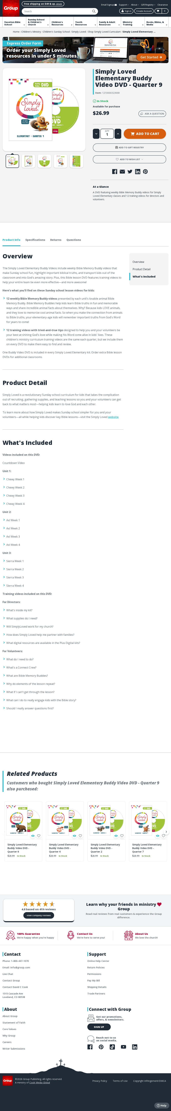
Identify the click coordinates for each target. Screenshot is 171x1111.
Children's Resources (57, 23)
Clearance (162, 4)
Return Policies (96, 967)
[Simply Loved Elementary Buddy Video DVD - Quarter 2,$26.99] (106, 820)
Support (123, 4)
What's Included (144, 276)
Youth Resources (81, 23)
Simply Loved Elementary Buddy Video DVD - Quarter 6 (22, 848)
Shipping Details (96, 987)
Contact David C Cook (15, 987)
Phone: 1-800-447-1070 (16, 961)
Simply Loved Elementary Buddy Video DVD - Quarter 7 (147, 848)
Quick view (32, 835)
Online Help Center (98, 961)
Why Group (9, 1035)
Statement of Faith (14, 1022)
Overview (138, 262)
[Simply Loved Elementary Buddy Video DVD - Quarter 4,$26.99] (65, 820)
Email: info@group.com (16, 967)
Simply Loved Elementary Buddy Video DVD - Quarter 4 (63, 848)
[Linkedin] (137, 171)
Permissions (94, 974)
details (59, 4)
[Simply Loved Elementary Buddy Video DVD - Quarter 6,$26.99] (23, 820)
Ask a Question (154, 113)
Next (166, 832)
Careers (7, 1042)
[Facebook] (114, 171)
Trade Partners (96, 993)
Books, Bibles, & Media (155, 23)
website (113, 417)
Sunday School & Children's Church (36, 22)
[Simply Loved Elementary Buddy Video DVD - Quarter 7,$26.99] (148, 820)
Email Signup (108, 4)
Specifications (35, 240)
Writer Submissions (14, 1048)
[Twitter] (130, 171)
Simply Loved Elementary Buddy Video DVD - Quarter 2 (105, 848)
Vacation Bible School (12, 23)
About (134, 4)
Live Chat (8, 974)
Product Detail (141, 269)
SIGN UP (99, 1027)
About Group (10, 1016)
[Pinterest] (145, 171)
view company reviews (39, 915)
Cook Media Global (39, 1082)
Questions (73, 240)
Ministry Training (127, 23)
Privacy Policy (99, 1080)
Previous (5, 832)
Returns (55, 240)
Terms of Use (120, 1080)
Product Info (11, 240)
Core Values (9, 1029)
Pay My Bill (93, 980)
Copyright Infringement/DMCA (149, 1080)
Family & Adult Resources (107, 23)
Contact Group (11, 980)
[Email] (122, 171)
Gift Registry (147, 4)
